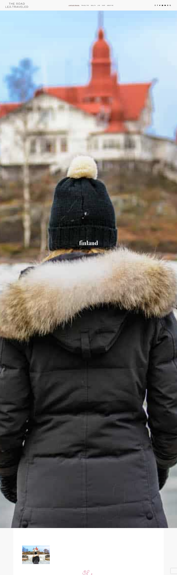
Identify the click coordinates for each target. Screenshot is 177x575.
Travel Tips (85, 5)
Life (98, 5)
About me (110, 5)
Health (93, 5)
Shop (103, 5)
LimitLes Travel (74, 5)
